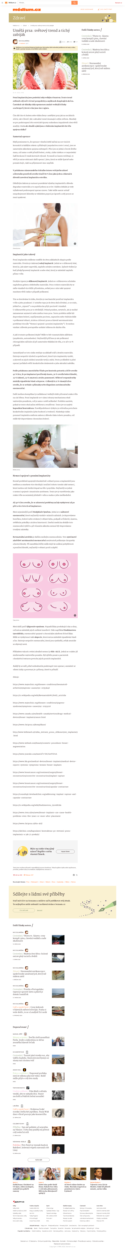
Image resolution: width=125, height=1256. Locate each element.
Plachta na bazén (44, 1228)
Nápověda (55, 1241)
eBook (63, 42)
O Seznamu (33, 1241)
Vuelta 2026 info (34, 1208)
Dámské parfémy (58, 1231)
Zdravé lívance (67, 1213)
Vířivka (97, 1228)
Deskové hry (75, 1231)
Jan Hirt (32, 1213)
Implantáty (60, 882)
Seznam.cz (118, 3)
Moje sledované (87, 9)
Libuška (16, 1106)
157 (77, 42)
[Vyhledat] (74, 3)
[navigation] (2, 2)
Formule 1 (49, 1218)
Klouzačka (68, 1228)
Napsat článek (65, 851)
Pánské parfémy (101, 1231)
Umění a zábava (20, 1091)
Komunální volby (17, 1221)
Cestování (86, 36)
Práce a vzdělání (20, 1073)
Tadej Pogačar (34, 1216)
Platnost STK (100, 1221)
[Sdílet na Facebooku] (74, 875)
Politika (16, 1145)
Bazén (36, 1228)
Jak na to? (39, 910)
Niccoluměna (24, 41)
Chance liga (49, 1208)
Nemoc (73, 882)
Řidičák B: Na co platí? (103, 1216)
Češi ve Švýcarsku (85, 1216)
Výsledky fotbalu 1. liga (52, 1210)
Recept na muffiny (68, 1210)
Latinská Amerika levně (86, 1218)
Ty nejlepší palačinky (69, 1208)
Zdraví (42, 882)
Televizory (83, 1231)
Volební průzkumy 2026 (19, 1210)
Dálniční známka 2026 (103, 1210)
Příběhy (16, 1127)
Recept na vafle (67, 1218)
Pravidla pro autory (84, 1241)
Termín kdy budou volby (20, 1216)
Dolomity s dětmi (85, 1221)
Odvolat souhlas (97, 1241)
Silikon (67, 882)
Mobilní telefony (36, 1231)
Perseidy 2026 (64, 1225)
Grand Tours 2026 (35, 1221)
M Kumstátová (18, 1052)
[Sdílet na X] (77, 875)
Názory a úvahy (20, 1037)
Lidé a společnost (21, 1007)
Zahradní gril (90, 1228)
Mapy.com (44, 1225)
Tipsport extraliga (51, 1213)
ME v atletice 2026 (51, 1216)
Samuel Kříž (17, 1034)
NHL (47, 1221)
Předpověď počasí (53, 1225)
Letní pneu (67, 1231)
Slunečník (60, 1228)
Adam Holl (17, 1070)
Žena (53, 882)
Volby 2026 (16, 1208)
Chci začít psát (106, 9)
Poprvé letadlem (84, 1210)
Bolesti (48, 882)
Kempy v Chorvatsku (86, 1208)
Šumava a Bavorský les (86, 1213)
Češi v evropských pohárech (86, 1225)
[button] (45, 71)
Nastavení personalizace (62, 1244)
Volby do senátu (17, 1218)
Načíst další (38, 1160)
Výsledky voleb (17, 1213)
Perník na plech (67, 1221)
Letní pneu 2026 (101, 1208)
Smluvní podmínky (44, 1241)
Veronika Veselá (19, 1141)
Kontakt (63, 1241)
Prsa (27, 882)
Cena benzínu (73, 1225)
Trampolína (53, 1228)
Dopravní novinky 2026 (103, 1213)
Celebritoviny (18, 1123)
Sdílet (70, 42)
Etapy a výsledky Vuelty (36, 1210)
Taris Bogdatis (19, 1088)
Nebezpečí (34, 882)
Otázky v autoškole (102, 1218)
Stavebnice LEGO (47, 1231)
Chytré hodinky (91, 1231)
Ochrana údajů (72, 1241)
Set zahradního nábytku (78, 1228)
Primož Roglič (34, 1218)
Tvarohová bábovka (68, 1216)
